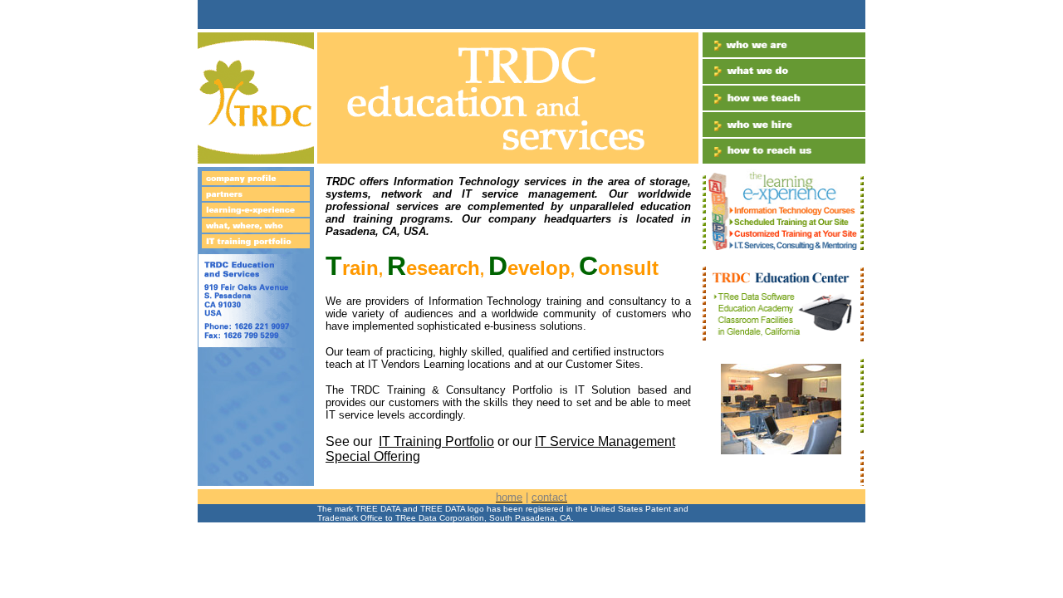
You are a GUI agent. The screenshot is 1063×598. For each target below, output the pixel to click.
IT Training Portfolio (436, 441)
